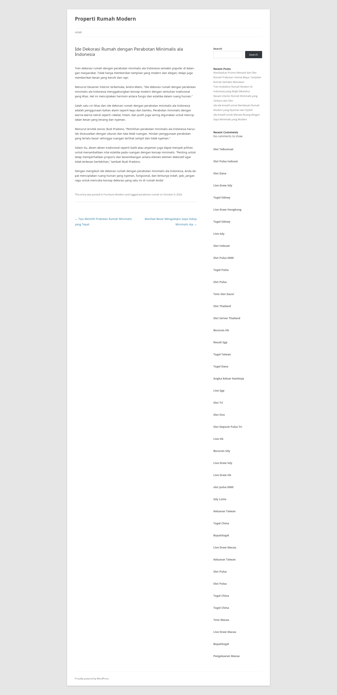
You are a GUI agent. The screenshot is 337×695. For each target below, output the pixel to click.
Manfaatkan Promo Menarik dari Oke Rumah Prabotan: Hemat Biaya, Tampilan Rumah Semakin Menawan (237, 77)
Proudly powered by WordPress (92, 678)
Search (217, 48)
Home (78, 32)
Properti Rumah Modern (105, 18)
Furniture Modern (114, 194)
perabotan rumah (149, 194)
